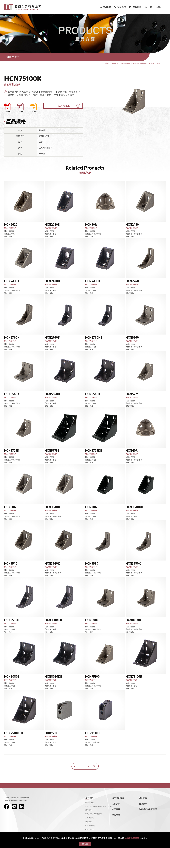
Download (7, 111)
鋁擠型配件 (89, 830)
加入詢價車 (64, 105)
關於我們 (116, 803)
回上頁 (91, 766)
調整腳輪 (88, 822)
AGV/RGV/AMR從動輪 (93, 814)
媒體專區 (116, 809)
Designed (7, 800)
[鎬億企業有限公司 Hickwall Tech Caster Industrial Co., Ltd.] (22, 6)
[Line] (14, 806)
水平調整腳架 (90, 826)
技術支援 (116, 815)
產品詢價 (143, 803)
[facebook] (6, 806)
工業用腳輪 (89, 818)
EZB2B (24, 800)
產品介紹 (89, 798)
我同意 (85, 844)
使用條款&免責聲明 (148, 809)
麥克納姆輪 (89, 803)
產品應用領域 (118, 798)
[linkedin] (21, 806)
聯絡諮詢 (143, 798)
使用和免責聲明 (132, 838)
